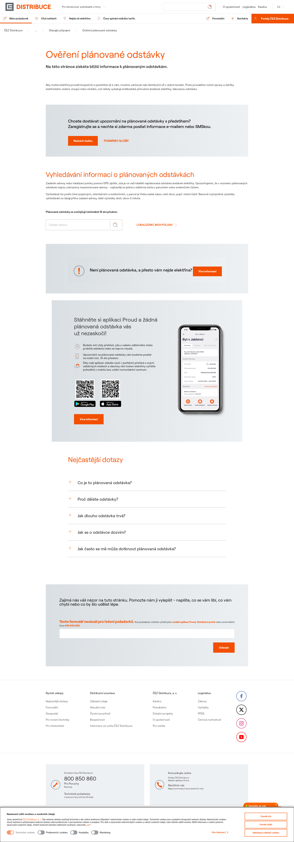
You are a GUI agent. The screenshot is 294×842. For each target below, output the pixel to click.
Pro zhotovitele (55, 725)
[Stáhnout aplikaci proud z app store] (110, 392)
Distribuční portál (206, 622)
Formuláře (52, 707)
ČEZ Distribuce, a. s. (32, 819)
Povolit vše (266, 816)
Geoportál (52, 713)
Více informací (219, 832)
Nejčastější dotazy (57, 701)
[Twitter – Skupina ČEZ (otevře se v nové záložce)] (241, 710)
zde (88, 825)
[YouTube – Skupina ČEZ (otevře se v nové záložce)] (241, 737)
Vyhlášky (203, 707)
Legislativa (249, 7)
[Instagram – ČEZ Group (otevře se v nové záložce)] (241, 723)
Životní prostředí (100, 713)
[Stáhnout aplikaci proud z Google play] (85, 392)
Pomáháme (159, 707)
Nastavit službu (83, 140)
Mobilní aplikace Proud (178, 780)
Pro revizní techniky (57, 719)
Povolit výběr (266, 824)
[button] (147, 482)
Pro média (159, 725)
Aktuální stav (97, 707)
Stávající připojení (59, 30)
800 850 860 (72, 625)
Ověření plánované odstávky (99, 30)
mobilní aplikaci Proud (184, 622)
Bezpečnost (97, 719)
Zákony (202, 701)
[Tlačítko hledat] (210, 7)
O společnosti (231, 7)
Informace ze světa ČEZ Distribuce (111, 725)
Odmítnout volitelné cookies (265, 833)
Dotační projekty (163, 713)
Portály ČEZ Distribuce (275, 18)
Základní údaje (99, 701)
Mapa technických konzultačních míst (186, 788)
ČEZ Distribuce (13, 30)
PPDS (201, 713)
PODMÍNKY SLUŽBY (116, 140)
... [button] (36, 30)
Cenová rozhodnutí (209, 719)
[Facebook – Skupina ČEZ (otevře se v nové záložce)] (241, 696)
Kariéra (262, 7)
